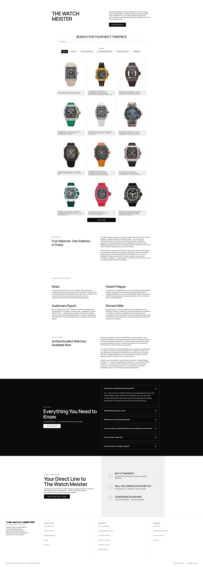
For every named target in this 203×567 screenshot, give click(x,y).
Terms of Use (192, 563)
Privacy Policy (179, 563)
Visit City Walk (158, 535)
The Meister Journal (160, 531)
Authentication (104, 535)
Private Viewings (104, 540)
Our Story (157, 526)
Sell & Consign (103, 526)
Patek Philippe (49, 531)
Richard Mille (49, 526)
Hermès (47, 545)
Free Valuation (103, 545)
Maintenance (103, 549)
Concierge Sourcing (105, 531)
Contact (156, 540)
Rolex (46, 540)
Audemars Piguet (50, 535)
